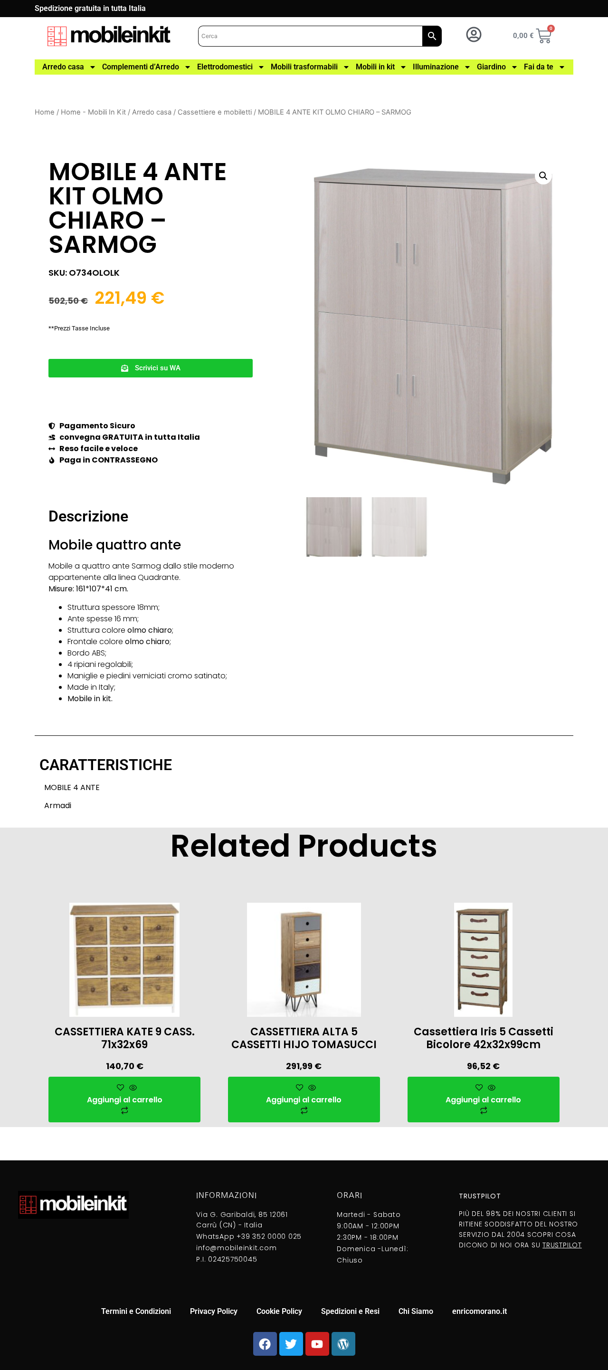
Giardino (491, 66)
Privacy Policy (214, 1311)
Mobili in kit (375, 66)
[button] (150, 368)
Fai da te (538, 66)
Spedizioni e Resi (350, 1311)
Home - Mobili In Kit (93, 112)
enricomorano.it (479, 1311)
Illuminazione (436, 66)
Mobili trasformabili (304, 66)
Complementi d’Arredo (140, 66)
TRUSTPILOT (562, 1245)
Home (45, 112)
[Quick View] (132, 1088)
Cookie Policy (279, 1311)
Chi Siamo (416, 1311)
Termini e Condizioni (136, 1311)
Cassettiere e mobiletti (215, 112)
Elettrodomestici (225, 66)
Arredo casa (63, 66)
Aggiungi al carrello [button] (124, 1100)
